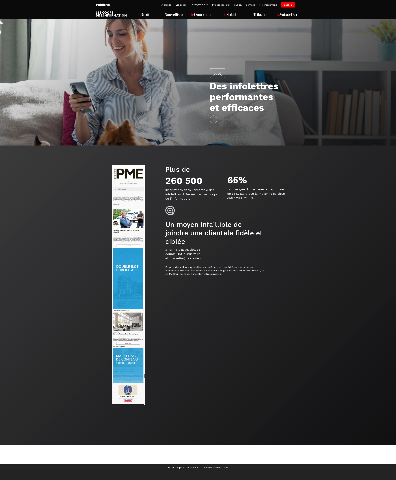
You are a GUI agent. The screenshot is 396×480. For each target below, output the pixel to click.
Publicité (103, 4)
